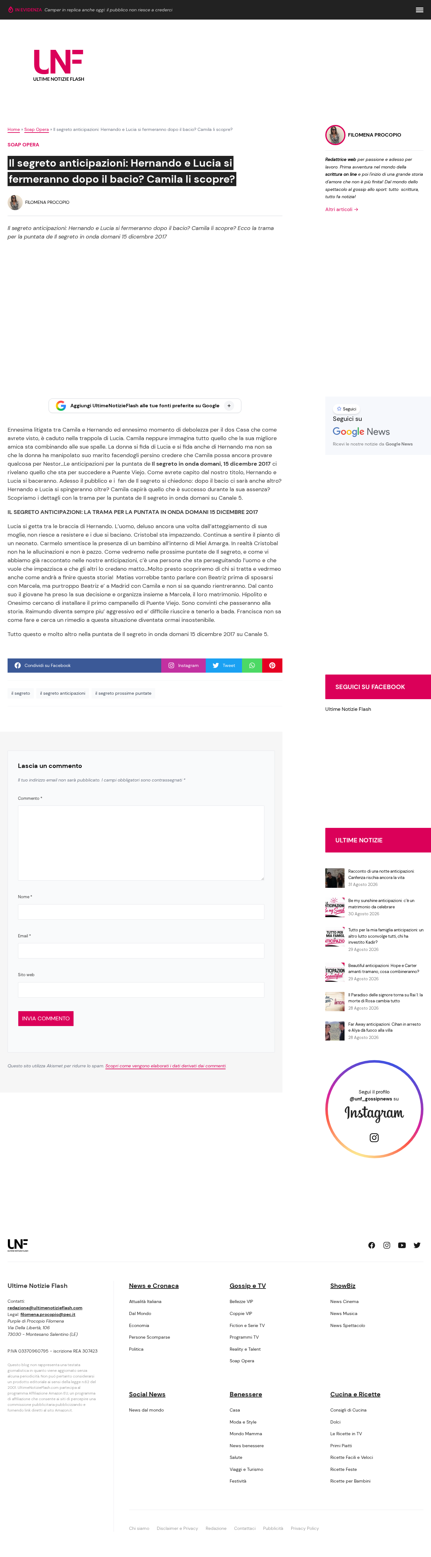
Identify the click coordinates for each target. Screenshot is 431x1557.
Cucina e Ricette (355, 1394)
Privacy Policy (305, 1528)
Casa (235, 1410)
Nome (25, 896)
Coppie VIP (241, 1313)
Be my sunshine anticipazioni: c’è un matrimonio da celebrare (381, 904)
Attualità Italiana (145, 1301)
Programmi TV (244, 1337)
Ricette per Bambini (350, 1481)
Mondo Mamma (246, 1433)
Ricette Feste (343, 1469)
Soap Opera (36, 129)
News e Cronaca (154, 1286)
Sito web (26, 974)
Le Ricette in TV (346, 1433)
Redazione (216, 1528)
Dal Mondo (140, 1313)
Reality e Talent (245, 1349)
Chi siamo (139, 1528)
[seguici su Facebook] (371, 1245)
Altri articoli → (341, 209)
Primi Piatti (341, 1445)
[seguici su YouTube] (402, 1245)
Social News (147, 1394)
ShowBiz (343, 1286)
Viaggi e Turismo (246, 1469)
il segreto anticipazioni (62, 693)
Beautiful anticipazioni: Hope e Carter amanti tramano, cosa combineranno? (383, 969)
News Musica (343, 1313)
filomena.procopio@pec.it (48, 1314)
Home (14, 129)
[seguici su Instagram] (387, 1245)
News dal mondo (146, 1410)
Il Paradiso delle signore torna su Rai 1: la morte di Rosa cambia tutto (385, 998)
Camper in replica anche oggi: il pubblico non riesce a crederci (108, 10)
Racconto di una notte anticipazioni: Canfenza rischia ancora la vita (381, 874)
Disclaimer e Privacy (177, 1528)
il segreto (20, 693)
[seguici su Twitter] (417, 1245)
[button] (419, 10)
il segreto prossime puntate (123, 693)
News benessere (247, 1445)
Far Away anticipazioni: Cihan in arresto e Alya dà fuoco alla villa (384, 1027)
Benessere (246, 1394)
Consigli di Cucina (348, 1410)
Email (24, 936)
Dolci (335, 1422)
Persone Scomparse (149, 1337)
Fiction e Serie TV (247, 1325)
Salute (236, 1457)
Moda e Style (243, 1422)
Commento (30, 798)
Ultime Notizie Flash (348, 709)
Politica (136, 1349)
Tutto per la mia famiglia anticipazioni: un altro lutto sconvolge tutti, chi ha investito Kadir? (385, 936)
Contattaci (245, 1528)
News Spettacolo (347, 1325)
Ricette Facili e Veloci (351, 1457)
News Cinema (344, 1301)
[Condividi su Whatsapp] (252, 665)
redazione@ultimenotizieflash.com (45, 1308)
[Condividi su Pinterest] (272, 665)
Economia (139, 1325)
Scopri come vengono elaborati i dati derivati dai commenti (165, 1066)
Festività (238, 1481)
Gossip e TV (248, 1286)
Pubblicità (273, 1528)
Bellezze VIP (241, 1301)
